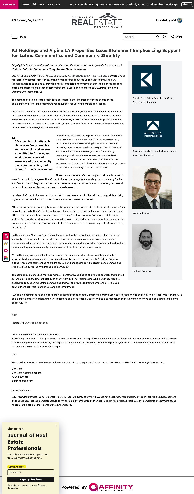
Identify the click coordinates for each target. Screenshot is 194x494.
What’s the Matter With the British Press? (33, 4)
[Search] (157, 37)
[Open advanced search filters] (164, 37)
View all (187, 4)
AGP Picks (9, 4)
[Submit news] (6, 236)
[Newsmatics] (6, 257)
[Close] (55, 425)
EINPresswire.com (79, 75)
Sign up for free (31, 479)
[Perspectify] (6, 243)
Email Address (16, 466)
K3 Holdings (99, 75)
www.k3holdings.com (36, 322)
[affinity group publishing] (6, 250)
